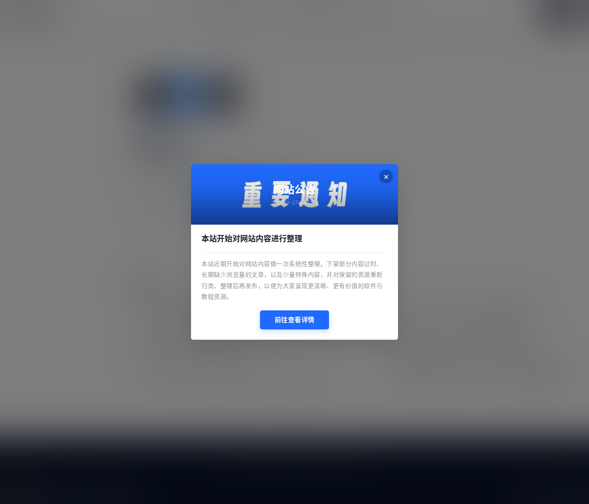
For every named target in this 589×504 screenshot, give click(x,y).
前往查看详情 (295, 320)
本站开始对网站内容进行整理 (251, 238)
